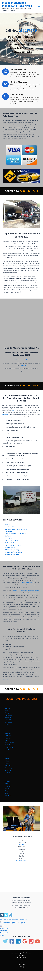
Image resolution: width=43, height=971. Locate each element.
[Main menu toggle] (39, 6)
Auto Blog (22, 955)
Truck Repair (9, 538)
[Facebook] (11, 941)
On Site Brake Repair (11, 540)
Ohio (6, 740)
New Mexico (8, 722)
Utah (6, 793)
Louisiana (8, 720)
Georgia (7, 713)
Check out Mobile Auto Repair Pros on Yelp (13, 919)
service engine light (27, 582)
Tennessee (8, 715)
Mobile (21, 844)
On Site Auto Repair (11, 543)
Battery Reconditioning (12, 550)
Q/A (21, 960)
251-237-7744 (28, 30)
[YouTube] (37, 941)
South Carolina (9, 745)
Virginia (7, 749)
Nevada (7, 788)
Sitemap (21, 967)
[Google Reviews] (24, 941)
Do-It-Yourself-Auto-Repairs (13, 552)
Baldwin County (21, 861)
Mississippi (8, 717)
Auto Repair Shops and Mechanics (15, 534)
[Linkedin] (18, 941)
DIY (22, 962)
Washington (8, 795)
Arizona (7, 782)
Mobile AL (23, 365)
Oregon (7, 791)
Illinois (7, 759)
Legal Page (21, 964)
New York (8, 770)
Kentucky (7, 736)
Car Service (8, 531)
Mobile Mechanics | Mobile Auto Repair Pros (17, 4)
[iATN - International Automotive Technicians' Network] (6, 930)
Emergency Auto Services (13, 545)
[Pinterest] (31, 941)
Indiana (7, 761)
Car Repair (8, 536)
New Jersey (8, 768)
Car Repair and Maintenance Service (16, 529)
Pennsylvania (9, 747)
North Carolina (9, 743)
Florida (7, 710)
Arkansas (8, 733)
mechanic (14, 410)
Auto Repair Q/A (10, 547)
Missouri (7, 738)
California (8, 784)
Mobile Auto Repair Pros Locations (21, 953)
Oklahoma (8, 772)
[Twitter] (5, 941)
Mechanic (8, 524)
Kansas (7, 763)
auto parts (5, 415)
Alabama (5, 679)
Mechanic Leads (21, 957)
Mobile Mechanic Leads (12, 554)
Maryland (8, 765)
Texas (7, 724)
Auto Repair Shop (10, 527)
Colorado (8, 786)
